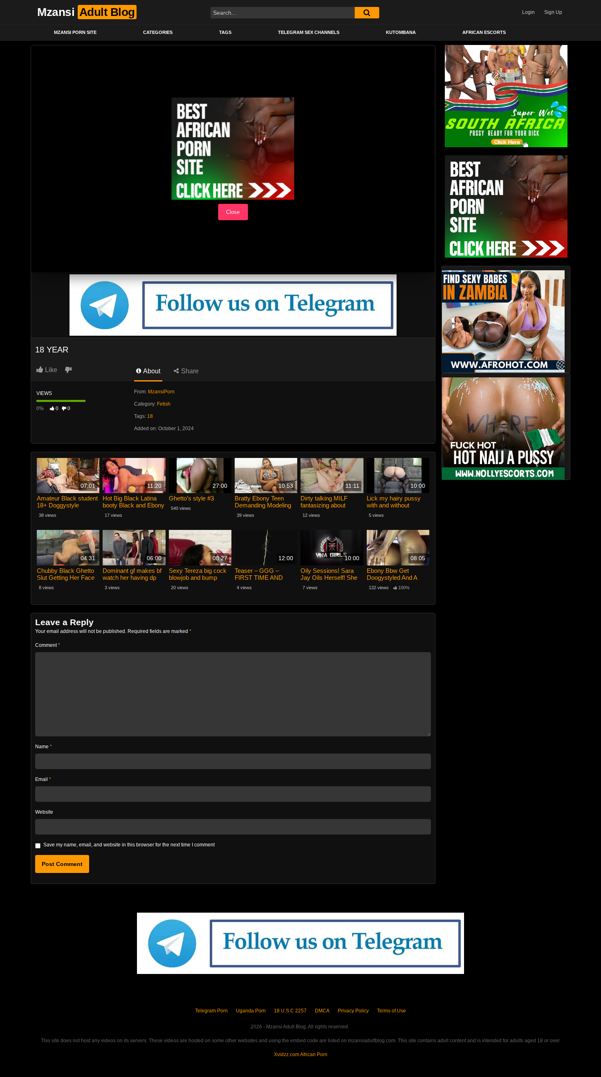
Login (528, 12)
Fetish (163, 404)
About (151, 371)
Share (189, 371)
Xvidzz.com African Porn (300, 1054)
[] (366, 12)
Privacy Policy (353, 1011)
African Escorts (484, 32)
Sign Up (553, 12)
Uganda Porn (251, 1011)
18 (150, 416)
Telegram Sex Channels (308, 32)
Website (44, 812)
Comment (47, 645)
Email (43, 779)
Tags (225, 32)
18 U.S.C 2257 (290, 1011)
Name (43, 746)
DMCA (322, 1011)
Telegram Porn (211, 1011)
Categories (158, 32)
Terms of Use (391, 1011)
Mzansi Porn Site (75, 32)
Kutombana (401, 32)
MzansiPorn (161, 392)
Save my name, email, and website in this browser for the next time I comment (129, 845)
